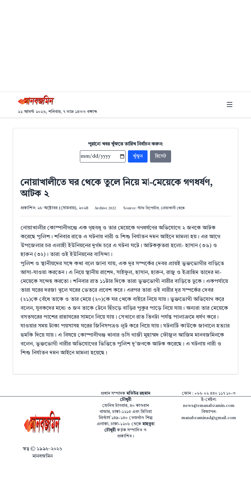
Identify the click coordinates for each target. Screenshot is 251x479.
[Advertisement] (125, 46)
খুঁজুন (138, 156)
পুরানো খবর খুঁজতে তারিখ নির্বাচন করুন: (125, 144)
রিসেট (160, 156)
